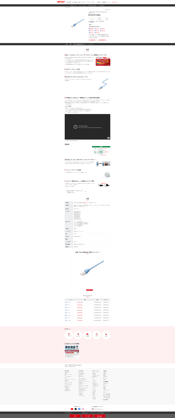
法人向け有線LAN (81, 374)
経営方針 (104, 387)
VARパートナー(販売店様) (106, 395)
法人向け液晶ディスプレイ (82, 383)
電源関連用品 (66, 386)
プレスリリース (105, 378)
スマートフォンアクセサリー (68, 384)
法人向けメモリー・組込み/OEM (82, 379)
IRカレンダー (105, 386)
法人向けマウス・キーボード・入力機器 (83, 385)
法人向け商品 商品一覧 (82, 395)
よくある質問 (94, 390)
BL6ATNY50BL (79, 307)
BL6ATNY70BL (79, 304)
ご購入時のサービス (95, 383)
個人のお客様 (105, 399)
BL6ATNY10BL (79, 317)
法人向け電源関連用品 (81, 389)
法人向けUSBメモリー (81, 380)
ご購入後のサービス (95, 384)
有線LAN (66, 373)
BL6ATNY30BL (79, 310)
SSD (65, 375)
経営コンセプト (105, 374)
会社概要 (104, 373)
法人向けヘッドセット (81, 386)
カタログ (94, 395)
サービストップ (94, 382)
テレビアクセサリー (67, 388)
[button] (89, 290)
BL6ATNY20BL (79, 312)
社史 (103, 377)
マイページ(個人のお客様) (106, 393)
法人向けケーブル (81, 384)
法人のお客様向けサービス (96, 385)
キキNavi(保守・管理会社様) (106, 397)
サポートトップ (94, 389)
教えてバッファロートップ (96, 372)
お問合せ (94, 394)
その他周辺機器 (67, 389)
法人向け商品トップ (81, 372)
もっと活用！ (94, 374)
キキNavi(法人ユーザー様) (106, 396)
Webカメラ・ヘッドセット (68, 383)
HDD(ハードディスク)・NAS (68, 374)
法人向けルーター (81, 375)
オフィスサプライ (81, 392)
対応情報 (94, 392)
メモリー (66, 377)
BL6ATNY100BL (80, 302)
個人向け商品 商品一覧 (68, 390)
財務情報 (104, 388)
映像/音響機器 (66, 380)
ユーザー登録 (94, 397)
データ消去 (80, 394)
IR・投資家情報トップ (106, 383)
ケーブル (66, 381)
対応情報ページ (85, 202)
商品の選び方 (94, 373)
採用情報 (104, 379)
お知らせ (94, 396)
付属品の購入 (94, 398)
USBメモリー (66, 378)
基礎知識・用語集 (95, 376)
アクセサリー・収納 (67, 387)
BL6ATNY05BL (79, 320)
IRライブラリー (105, 385)
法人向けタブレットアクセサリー (83, 388)
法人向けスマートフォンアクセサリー (83, 387)
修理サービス (94, 393)
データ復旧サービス (95, 386)
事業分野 (104, 375)
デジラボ (94, 378)
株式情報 (104, 389)
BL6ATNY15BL (79, 315)
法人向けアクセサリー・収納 (82, 390)
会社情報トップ (105, 372)
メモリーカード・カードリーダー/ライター (70, 379)
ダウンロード (94, 391)
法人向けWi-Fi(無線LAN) (82, 373)
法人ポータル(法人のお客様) (106, 394)
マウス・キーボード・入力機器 (68, 382)
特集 (93, 377)
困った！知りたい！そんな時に (96, 375)
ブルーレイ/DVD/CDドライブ (68, 376)
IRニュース (104, 384)
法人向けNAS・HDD (81, 376)
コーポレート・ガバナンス (106, 390)
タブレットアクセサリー (68, 385)
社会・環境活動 (105, 376)
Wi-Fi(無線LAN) (67, 372)
